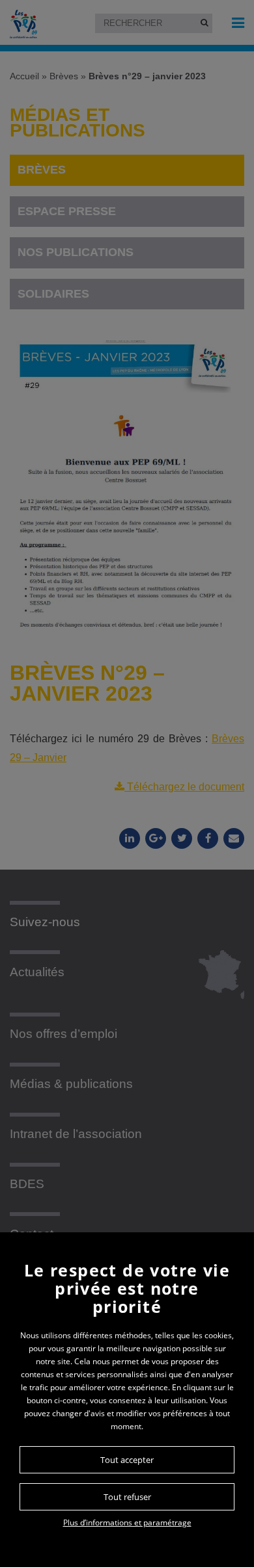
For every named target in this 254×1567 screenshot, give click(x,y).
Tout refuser (127, 1497)
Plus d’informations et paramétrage (127, 1522)
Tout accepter (127, 1460)
